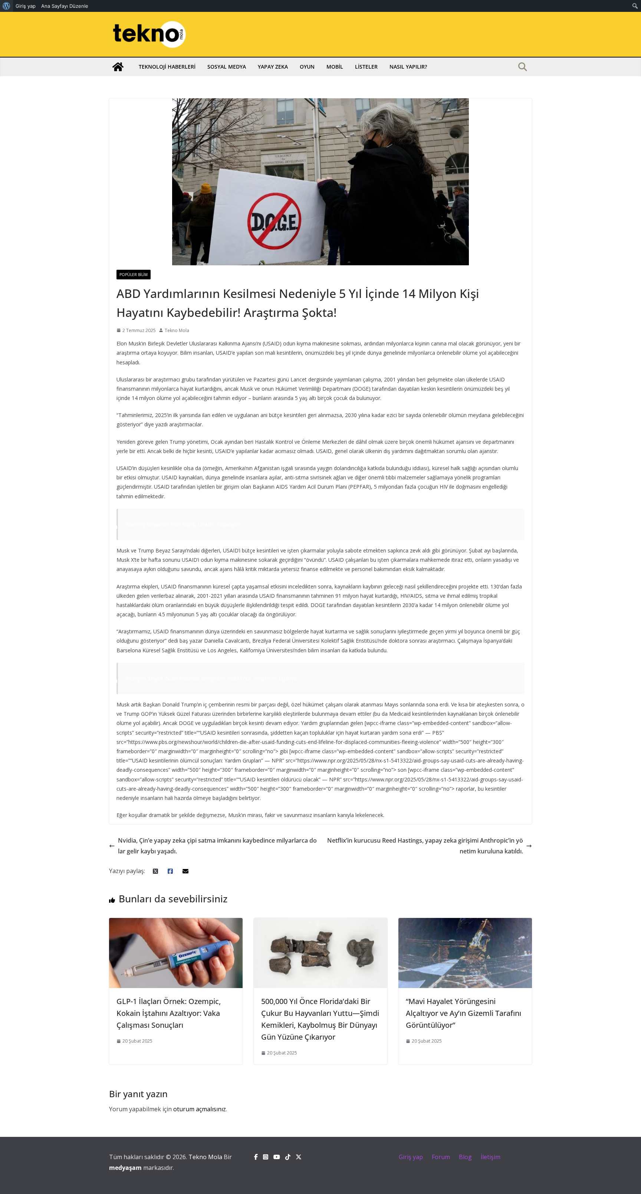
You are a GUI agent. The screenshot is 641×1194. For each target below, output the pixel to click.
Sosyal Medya (226, 66)
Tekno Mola (177, 330)
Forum (441, 1157)
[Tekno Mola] (118, 67)
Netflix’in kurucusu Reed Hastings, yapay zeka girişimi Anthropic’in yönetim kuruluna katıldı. (425, 845)
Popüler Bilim (133, 274)
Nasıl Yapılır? (408, 66)
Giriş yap (411, 1157)
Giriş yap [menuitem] (26, 6)
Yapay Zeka (273, 66)
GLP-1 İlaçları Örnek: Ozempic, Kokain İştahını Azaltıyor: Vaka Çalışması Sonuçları (168, 1013)
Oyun (307, 66)
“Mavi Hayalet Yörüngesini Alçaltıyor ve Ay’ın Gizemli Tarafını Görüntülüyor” (463, 1013)
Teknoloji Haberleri (167, 66)
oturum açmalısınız (199, 1109)
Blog (465, 1157)
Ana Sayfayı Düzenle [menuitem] (64, 6)
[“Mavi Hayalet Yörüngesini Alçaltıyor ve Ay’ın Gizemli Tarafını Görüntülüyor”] (465, 923)
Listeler (366, 66)
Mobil (334, 66)
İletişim (490, 1157)
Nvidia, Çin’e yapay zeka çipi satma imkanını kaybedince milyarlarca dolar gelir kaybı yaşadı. (217, 845)
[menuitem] (6, 6)
